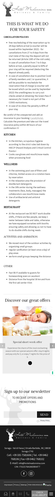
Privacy (16, 485)
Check (39, 493)
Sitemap (24, 485)
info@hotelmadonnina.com (27, 463)
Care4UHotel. (36, 118)
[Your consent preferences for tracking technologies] (52, 372)
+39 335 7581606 (22, 455)
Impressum (8, 485)
